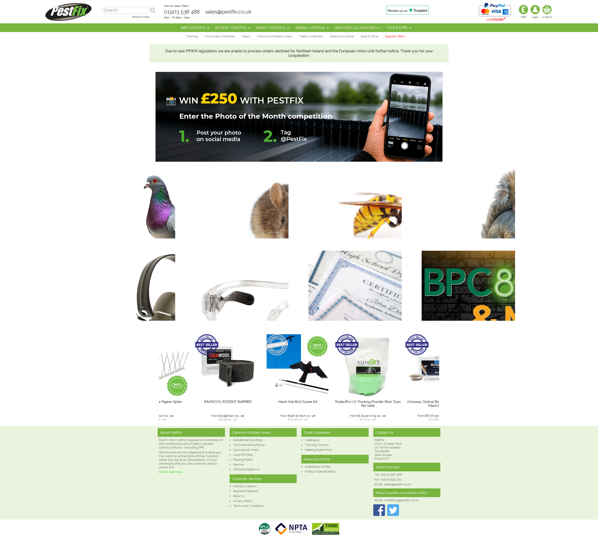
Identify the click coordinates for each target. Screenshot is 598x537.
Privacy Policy (243, 501)
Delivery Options (244, 486)
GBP (523, 17)
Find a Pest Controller (220, 36)
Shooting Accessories (356, 28)
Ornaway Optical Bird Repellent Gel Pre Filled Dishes (405, 404)
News (246, 36)
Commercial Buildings (249, 445)
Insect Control (271, 28)
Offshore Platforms (246, 469)
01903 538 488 (182, 12)
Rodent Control (231, 28)
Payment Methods (245, 491)
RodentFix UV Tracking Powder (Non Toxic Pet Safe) (335, 404)
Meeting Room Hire (318, 450)
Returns (238, 496)
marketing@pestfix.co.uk (401, 500)
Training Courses (317, 445)
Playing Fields (243, 459)
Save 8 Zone (369, 36)
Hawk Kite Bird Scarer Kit (265, 402)
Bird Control (193, 28)
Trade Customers (311, 36)
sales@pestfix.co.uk (228, 12)
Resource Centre (342, 36)
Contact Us (384, 432)
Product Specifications (320, 471)
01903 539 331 (391, 479)
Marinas (238, 464)
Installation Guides (318, 466)
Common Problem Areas (274, 36)
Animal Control (310, 28)
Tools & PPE (397, 28)
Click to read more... (171, 471)
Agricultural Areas (246, 450)
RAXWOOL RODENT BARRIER (195, 402)
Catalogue (312, 440)
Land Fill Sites (243, 454)
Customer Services (246, 479)
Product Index (141, 16)
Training (192, 36)
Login (535, 17)
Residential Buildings (248, 440)
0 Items (547, 17)
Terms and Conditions (248, 506)
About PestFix (171, 432)
